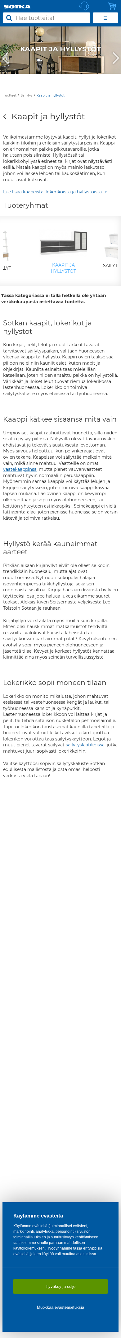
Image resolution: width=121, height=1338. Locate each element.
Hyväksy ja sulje (60, 1286)
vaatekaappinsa (20, 469)
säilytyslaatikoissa (85, 745)
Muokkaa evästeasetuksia (60, 1307)
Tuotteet (9, 95)
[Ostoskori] (113, 6)
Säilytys (26, 95)
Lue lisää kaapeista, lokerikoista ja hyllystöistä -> (55, 192)
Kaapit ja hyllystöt (51, 95)
